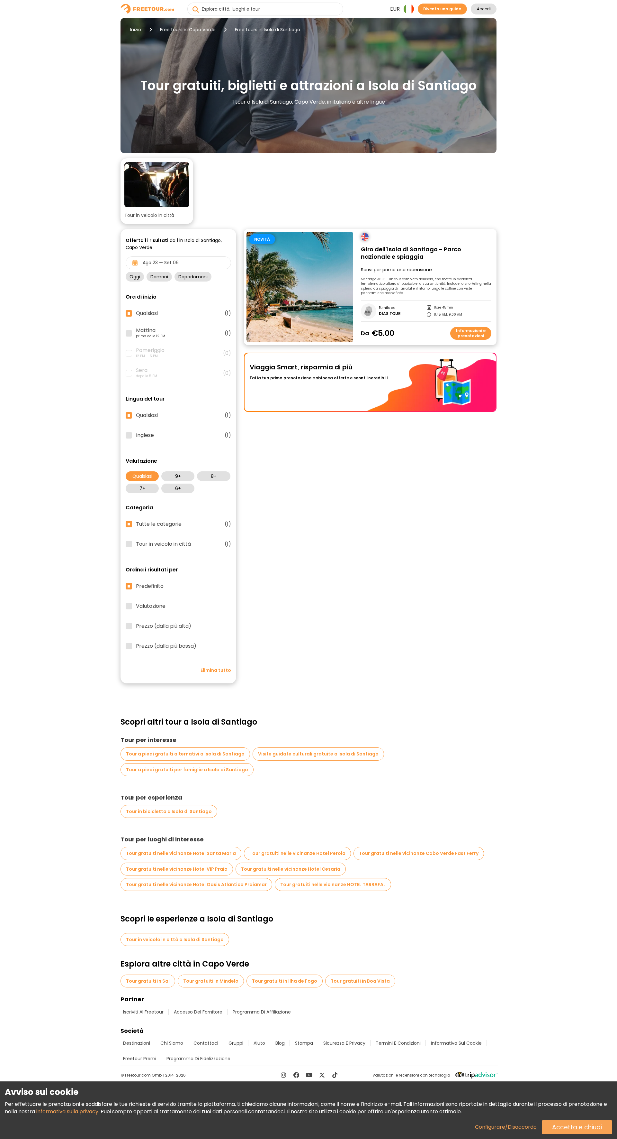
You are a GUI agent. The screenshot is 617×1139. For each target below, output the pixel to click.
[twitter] (322, 1075)
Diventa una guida (442, 9)
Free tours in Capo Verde (188, 29)
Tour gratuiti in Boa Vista (360, 981)
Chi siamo (171, 1043)
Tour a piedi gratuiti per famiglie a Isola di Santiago (187, 769)
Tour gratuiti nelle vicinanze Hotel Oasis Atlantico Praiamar (196, 884)
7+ (142, 488)
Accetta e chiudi (577, 1127)
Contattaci (205, 1043)
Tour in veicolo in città (183, 544)
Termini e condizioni (398, 1043)
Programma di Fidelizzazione (198, 1058)
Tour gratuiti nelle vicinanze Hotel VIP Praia (177, 869)
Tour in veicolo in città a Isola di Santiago (175, 939)
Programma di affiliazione (262, 1012)
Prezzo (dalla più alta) (163, 626)
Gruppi (235, 1043)
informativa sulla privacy (67, 1111)
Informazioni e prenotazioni (471, 333)
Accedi (484, 9)
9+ (178, 476)
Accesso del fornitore (198, 1012)
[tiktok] (335, 1075)
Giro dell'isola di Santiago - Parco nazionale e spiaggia (411, 253)
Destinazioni (136, 1043)
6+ (178, 488)
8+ (214, 476)
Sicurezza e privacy (344, 1043)
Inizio (135, 29)
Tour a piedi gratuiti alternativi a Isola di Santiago (185, 754)
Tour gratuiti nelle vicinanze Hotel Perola (297, 853)
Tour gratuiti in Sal (148, 981)
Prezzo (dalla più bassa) (166, 646)
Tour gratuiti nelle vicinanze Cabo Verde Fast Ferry (418, 853)
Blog (280, 1043)
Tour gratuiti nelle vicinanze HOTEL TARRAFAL (333, 884)
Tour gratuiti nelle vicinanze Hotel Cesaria (290, 869)
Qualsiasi (142, 476)
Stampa (304, 1043)
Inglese (183, 435)
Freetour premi (139, 1058)
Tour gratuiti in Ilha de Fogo (284, 981)
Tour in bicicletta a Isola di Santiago (169, 811)
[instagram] (283, 1075)
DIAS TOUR (390, 313)
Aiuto (259, 1043)
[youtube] (309, 1075)
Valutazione (150, 606)
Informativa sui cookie (456, 1043)
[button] (157, 191)
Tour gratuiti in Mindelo (210, 981)
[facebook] (296, 1075)
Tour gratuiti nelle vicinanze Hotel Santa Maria (181, 853)
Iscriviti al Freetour (143, 1012)
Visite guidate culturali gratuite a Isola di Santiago (318, 754)
